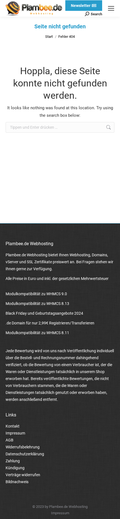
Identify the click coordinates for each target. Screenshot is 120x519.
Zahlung (13, 461)
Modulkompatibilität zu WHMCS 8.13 (37, 303)
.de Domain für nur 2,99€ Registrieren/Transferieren (50, 323)
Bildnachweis (17, 482)
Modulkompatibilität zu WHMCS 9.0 (36, 294)
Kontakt (13, 426)
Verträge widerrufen (23, 475)
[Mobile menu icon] (111, 8)
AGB (9, 440)
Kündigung (15, 468)
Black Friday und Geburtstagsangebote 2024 (44, 313)
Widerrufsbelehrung (23, 447)
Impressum (15, 433)
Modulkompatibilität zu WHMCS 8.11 (37, 333)
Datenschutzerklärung (25, 454)
